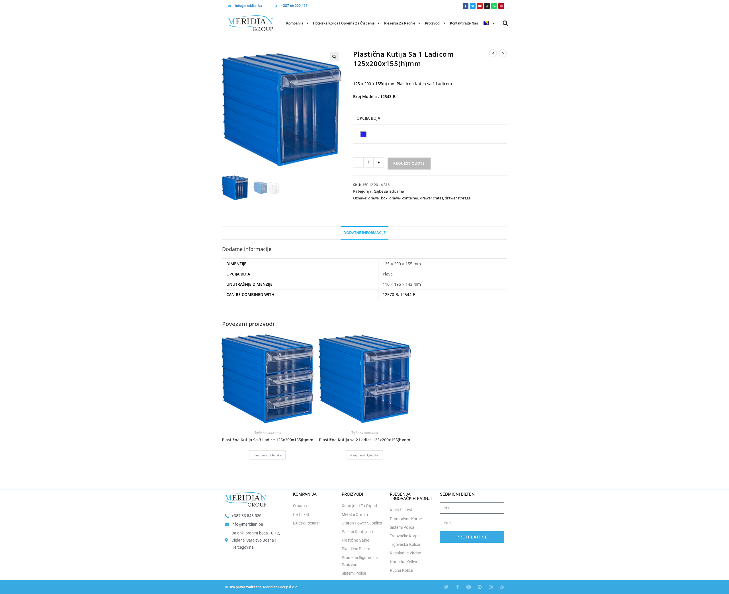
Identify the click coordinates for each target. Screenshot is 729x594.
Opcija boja (368, 118)
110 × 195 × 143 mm (402, 284)
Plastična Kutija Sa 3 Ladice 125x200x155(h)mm (267, 439)
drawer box (378, 198)
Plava (388, 274)
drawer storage (457, 198)
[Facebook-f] (457, 587)
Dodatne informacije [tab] (364, 232)
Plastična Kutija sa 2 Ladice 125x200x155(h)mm (364, 439)
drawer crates (431, 198)
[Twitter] (473, 6)
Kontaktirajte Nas (464, 23)
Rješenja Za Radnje (399, 23)
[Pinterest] (501, 6)
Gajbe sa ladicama (389, 191)
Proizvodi (432, 23)
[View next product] (503, 53)
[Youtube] (480, 6)
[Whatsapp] (494, 6)
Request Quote (409, 163)
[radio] (363, 135)
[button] (505, 23)
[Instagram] (487, 6)
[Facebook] (465, 6)
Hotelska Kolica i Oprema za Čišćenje (343, 23)
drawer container (403, 198)
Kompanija (294, 23)
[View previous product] (493, 53)
